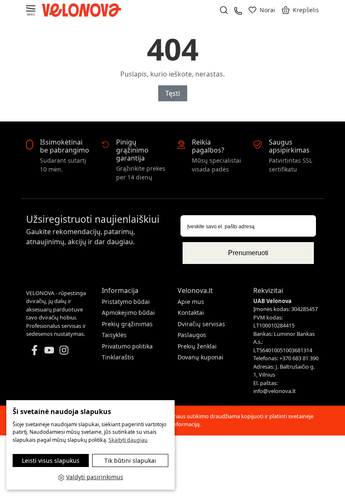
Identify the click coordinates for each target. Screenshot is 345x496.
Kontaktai (191, 313)
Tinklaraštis (118, 357)
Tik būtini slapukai (130, 460)
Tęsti (172, 93)
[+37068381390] (238, 9)
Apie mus (191, 302)
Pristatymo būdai (126, 302)
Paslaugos (192, 335)
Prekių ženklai (197, 346)
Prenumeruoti (248, 252)
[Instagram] (64, 349)
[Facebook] (34, 349)
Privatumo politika (127, 346)
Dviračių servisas (201, 324)
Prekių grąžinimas (127, 324)
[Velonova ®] (83, 9)
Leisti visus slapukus (51, 460)
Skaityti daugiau (128, 439)
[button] (300, 10)
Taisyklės (114, 335)
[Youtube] (49, 349)
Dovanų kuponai (200, 357)
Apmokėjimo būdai (128, 313)
